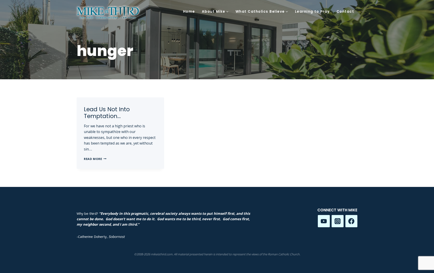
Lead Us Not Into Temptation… (107, 112)
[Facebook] (351, 221)
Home (189, 11)
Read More (95, 159)
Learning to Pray (312, 11)
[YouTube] (324, 221)
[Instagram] (338, 221)
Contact (345, 11)
